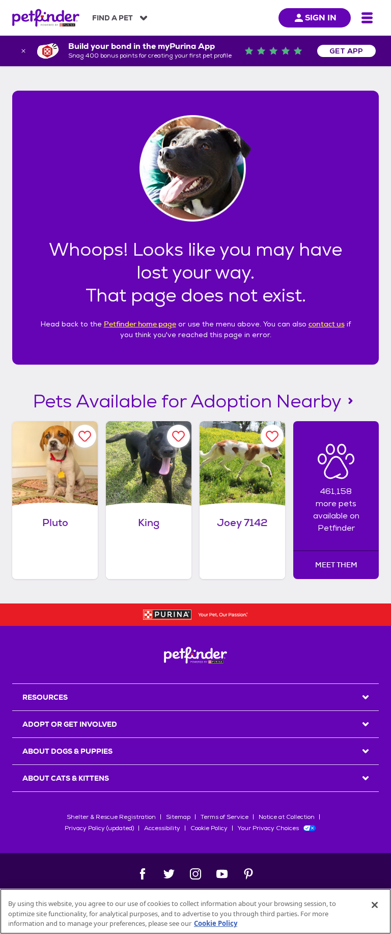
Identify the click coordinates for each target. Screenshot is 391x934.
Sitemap (178, 817)
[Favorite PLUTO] (85, 436)
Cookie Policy (209, 828)
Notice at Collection (287, 817)
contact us (327, 323)
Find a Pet (112, 17)
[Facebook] (142, 874)
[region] (195, 911)
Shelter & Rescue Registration (111, 817)
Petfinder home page (140, 323)
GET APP (346, 51)
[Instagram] (195, 874)
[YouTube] (222, 874)
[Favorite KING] (178, 436)
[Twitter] (169, 874)
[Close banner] (23, 51)
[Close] (375, 905)
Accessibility (162, 828)
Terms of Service (224, 817)
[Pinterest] (248, 874)
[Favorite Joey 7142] (272, 436)
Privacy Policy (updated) (99, 828)
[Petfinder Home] (45, 18)
